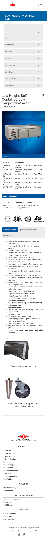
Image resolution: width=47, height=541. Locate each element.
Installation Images (10, 488)
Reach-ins (8, 51)
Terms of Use (22, 531)
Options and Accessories (28, 229)
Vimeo (26, 534)
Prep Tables (9, 85)
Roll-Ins (6, 462)
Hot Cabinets (8, 467)
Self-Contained (11, 476)
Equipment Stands (10, 470)
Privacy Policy (11, 531)
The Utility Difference (11, 499)
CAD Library (8, 505)
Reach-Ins (7, 450)
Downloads (7, 235)
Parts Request (8, 519)
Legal (30, 531)
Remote (8, 473)
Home (7, 38)
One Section (10, 453)
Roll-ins (7, 58)
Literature (7, 502)
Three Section (10, 459)
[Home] (13, 6)
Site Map (37, 531)
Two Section (10, 456)
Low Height (9, 72)
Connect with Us (9, 513)
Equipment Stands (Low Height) (19, 17)
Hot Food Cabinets (12, 79)
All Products (9, 45)
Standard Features (10, 229)
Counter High (10, 65)
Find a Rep (7, 516)
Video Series (8, 490)
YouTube (20, 534)
